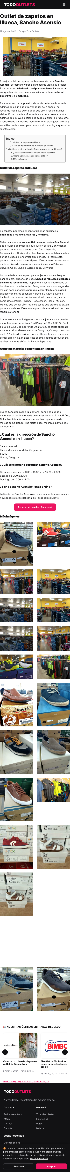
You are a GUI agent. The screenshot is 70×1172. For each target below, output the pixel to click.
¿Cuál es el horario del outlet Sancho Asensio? (34, 152)
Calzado (8, 1123)
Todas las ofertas (45, 1114)
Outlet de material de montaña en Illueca (33, 145)
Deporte (8, 1128)
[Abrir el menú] (64, 5)
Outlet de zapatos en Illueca (26, 142)
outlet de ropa (55, 117)
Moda (7, 1119)
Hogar (39, 1123)
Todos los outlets (13, 1114)
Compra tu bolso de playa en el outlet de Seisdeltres (20, 1062)
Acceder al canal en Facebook (35, 507)
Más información (39, 1158)
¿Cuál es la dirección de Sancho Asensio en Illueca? (35, 149)
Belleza (40, 1128)
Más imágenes (20, 159)
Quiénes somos (12, 1142)
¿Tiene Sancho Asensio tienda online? (30, 156)
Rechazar (19, 1166)
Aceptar (51, 1166)
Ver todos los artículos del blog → (26, 1081)
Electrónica (42, 1119)
